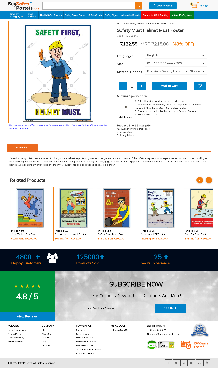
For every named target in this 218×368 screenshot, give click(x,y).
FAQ (44, 341)
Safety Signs (111, 15)
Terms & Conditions (17, 330)
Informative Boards (130, 15)
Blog (44, 330)
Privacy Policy (14, 334)
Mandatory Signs (84, 345)
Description (22, 147)
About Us (46, 334)
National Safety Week (182, 15)
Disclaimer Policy (16, 337)
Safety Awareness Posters (161, 23)
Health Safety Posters (51, 15)
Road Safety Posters (86, 337)
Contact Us (47, 337)
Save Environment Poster (88, 349)
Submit (170, 308)
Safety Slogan (83, 334)
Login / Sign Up (163, 5)
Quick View (20, 220)
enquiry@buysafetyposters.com (165, 334)
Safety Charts (95, 15)
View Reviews (27, 316)
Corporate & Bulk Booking (155, 15)
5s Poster (81, 330)
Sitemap (46, 345)
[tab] (27, 316)
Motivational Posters (86, 341)
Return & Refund (15, 341)
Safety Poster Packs (75, 15)
